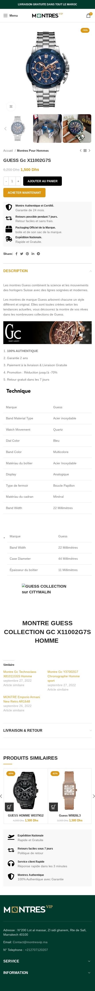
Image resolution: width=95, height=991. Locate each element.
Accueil (8, 150)
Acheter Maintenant (24, 192)
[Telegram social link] (38, 254)
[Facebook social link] (16, 254)
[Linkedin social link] (33, 254)
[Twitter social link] (22, 254)
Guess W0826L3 (70, 815)
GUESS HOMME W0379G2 (26, 815)
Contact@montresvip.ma (30, 942)
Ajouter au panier (42, 181)
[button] (9, 807)
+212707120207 (36, 950)
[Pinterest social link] (27, 254)
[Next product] (89, 151)
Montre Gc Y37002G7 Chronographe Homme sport (64, 676)
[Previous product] (80, 151)
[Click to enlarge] (11, 106)
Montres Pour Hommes (33, 150)
